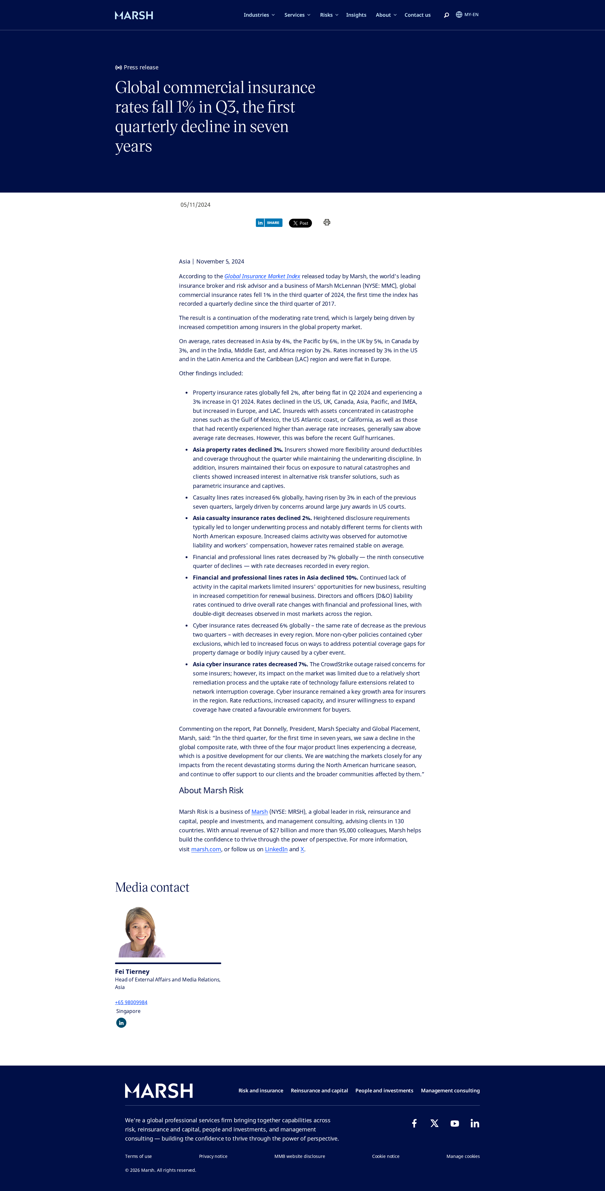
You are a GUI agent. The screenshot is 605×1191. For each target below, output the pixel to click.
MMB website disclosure (299, 1156)
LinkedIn (276, 849)
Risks (326, 14)
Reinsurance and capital (319, 1090)
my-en (471, 14)
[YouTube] (454, 1123)
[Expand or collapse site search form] (446, 15)
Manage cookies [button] (463, 1156)
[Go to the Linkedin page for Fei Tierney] (121, 1023)
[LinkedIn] (474, 1123)
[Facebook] (414, 1123)
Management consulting (450, 1090)
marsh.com (206, 849)
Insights (356, 14)
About (383, 14)
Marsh (259, 811)
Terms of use (138, 1156)
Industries (256, 14)
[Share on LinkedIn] (271, 222)
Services (295, 14)
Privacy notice (213, 1156)
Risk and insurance (261, 1090)
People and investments (384, 1090)
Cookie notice (386, 1156)
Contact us (418, 14)
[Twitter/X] (434, 1123)
